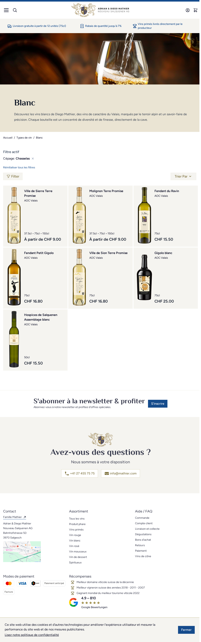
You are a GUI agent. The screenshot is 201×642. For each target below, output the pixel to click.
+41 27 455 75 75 (82, 473)
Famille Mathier (12, 517)
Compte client (144, 523)
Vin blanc (74, 540)
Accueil (7, 137)
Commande (142, 518)
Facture (9, 591)
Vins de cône (143, 556)
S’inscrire (157, 403)
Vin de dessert (78, 557)
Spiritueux (75, 562)
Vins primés (76, 529)
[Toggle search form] (15, 10)
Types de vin (24, 137)
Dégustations (143, 534)
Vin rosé (74, 546)
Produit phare (77, 524)
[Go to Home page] (100, 10)
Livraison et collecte (147, 528)
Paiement (141, 550)
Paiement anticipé (54, 583)
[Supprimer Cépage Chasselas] (32, 158)
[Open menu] (6, 10)
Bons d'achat (143, 539)
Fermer (186, 630)
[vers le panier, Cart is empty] (195, 10)
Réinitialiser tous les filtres (19, 167)
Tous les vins (77, 518)
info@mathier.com (123, 473)
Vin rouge (75, 535)
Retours (140, 545)
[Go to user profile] (188, 10)
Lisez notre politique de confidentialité (32, 635)
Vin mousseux (78, 551)
